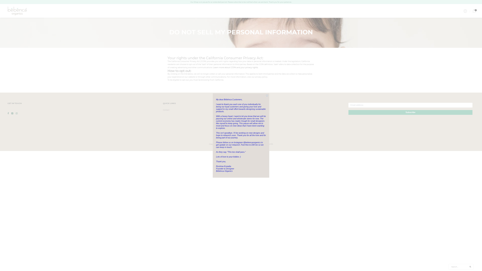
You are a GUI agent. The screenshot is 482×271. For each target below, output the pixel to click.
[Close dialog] (267, 95)
